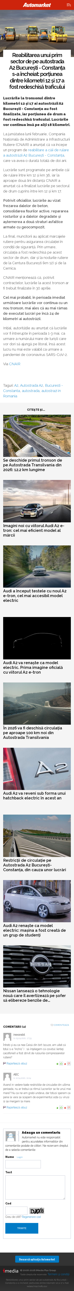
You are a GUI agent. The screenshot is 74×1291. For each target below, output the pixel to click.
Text (8, 1172)
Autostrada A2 (31, 385)
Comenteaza (61, 1025)
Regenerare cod (31, 1216)
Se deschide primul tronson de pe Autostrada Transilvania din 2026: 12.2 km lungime (32, 465)
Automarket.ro (37, 5)
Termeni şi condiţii (58, 1274)
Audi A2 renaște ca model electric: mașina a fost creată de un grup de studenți (34, 930)
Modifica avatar (11, 1136)
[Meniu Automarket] (69, 5)
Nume (9, 1156)
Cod (8, 1203)
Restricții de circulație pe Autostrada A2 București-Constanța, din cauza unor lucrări (34, 865)
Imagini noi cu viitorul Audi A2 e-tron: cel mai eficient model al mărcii (33, 530)
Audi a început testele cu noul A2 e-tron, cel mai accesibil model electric (35, 596)
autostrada (30, 391)
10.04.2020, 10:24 (23, 1078)
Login (20, 1157)
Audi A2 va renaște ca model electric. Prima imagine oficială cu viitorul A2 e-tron (33, 667)
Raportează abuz (17, 1063)
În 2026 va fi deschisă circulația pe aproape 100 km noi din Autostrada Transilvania (32, 733)
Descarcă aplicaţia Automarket (37, 1259)
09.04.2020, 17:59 (24, 1038)
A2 (16, 385)
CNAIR (14, 364)
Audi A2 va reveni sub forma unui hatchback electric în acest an (34, 795)
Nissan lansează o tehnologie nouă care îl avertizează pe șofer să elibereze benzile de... (34, 996)
